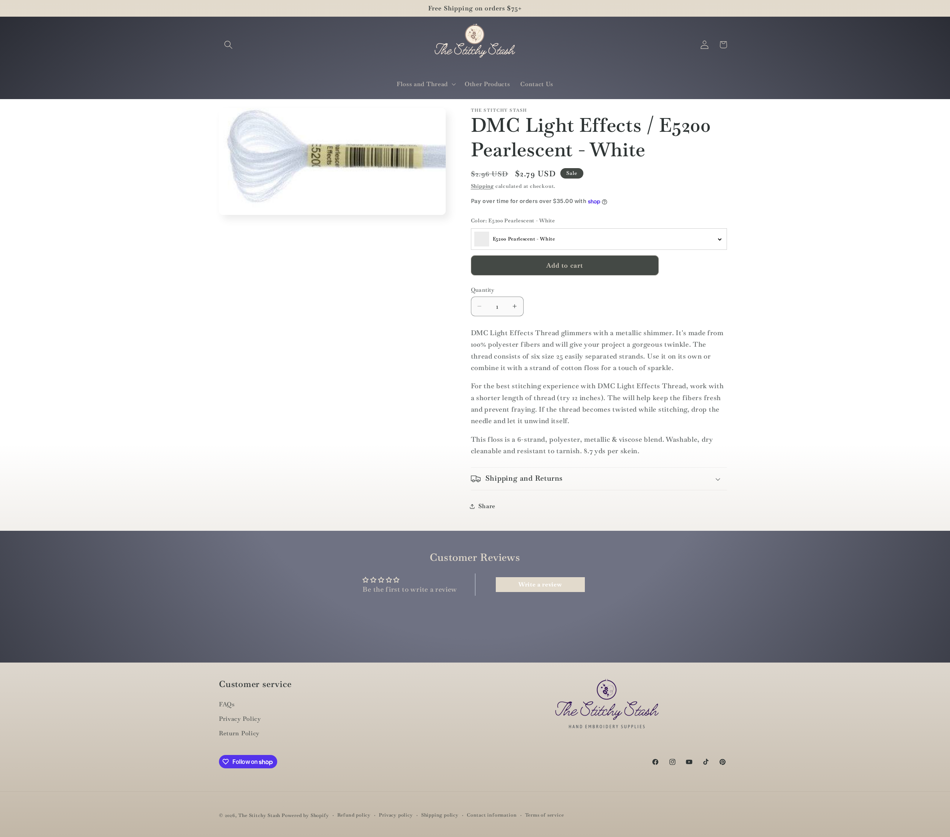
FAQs (227, 704)
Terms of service (544, 815)
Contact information (492, 815)
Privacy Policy (240, 719)
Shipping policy (440, 815)
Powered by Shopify (305, 815)
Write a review (540, 584)
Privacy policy (396, 815)
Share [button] (486, 506)
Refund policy (354, 815)
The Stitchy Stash (259, 815)
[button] (228, 44)
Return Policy (239, 733)
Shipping (482, 186)
